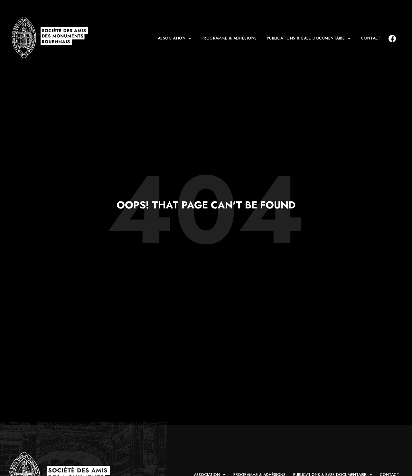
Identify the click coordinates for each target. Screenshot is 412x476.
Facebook (392, 38)
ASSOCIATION (171, 38)
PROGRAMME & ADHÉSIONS (229, 38)
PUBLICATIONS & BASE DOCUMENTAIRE (306, 38)
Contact (371, 38)
